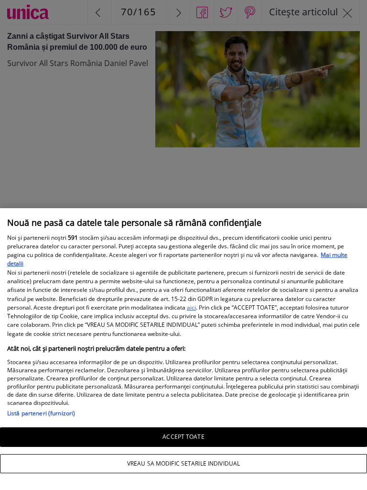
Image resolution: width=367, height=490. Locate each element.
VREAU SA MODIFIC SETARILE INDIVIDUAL (183, 463)
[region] (183, 349)
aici (191, 307)
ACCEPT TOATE (183, 437)
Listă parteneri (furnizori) (41, 413)
